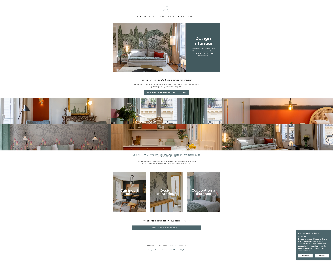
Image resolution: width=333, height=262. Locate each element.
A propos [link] (181, 16)
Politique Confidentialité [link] (163, 250)
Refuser (305, 256)
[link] (167, 9)
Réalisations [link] (150, 16)
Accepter (322, 256)
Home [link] (138, 16)
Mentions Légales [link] (179, 250)
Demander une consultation (166, 228)
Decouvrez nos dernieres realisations (166, 92)
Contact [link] (192, 16)
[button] (167, 17)
